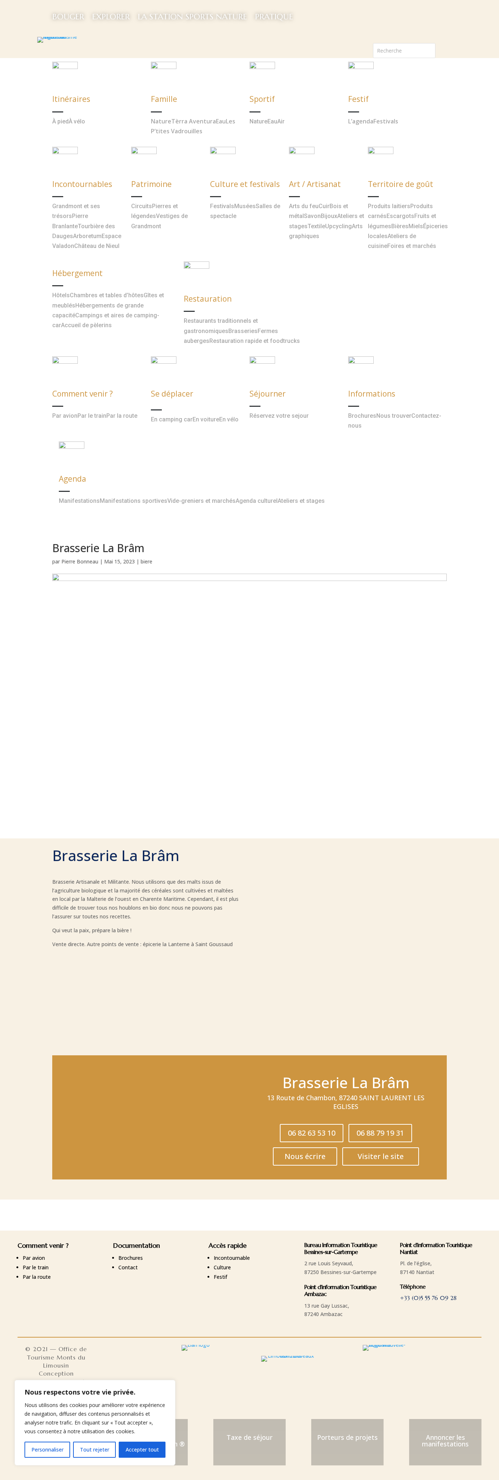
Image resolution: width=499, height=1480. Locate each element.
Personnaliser (47, 1449)
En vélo (229, 419)
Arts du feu (304, 206)
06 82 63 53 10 (311, 1133)
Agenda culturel (257, 500)
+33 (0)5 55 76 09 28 (428, 1297)
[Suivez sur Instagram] (456, 49)
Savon (312, 216)
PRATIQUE (274, 17)
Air (281, 121)
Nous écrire (305, 1156)
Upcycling (338, 226)
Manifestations (79, 500)
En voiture (206, 419)
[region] (95, 1422)
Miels (415, 226)
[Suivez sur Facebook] (441, 49)
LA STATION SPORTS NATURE (192, 17)
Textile (316, 226)
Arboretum (87, 236)
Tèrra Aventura (193, 121)
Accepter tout (142, 1449)
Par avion (64, 415)
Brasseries (243, 331)
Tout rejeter (94, 1449)
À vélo (77, 121)
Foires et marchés (411, 245)
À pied (60, 121)
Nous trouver (393, 415)
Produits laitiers (389, 206)
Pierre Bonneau (79, 561)
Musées (245, 206)
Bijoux (329, 216)
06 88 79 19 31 (380, 1133)
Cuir (324, 206)
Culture (222, 1267)
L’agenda (360, 121)
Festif (220, 1276)
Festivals (385, 121)
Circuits (141, 206)
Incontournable (232, 1257)
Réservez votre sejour (279, 415)
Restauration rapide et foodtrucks (254, 340)
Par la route (121, 415)
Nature (161, 121)
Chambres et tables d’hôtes (107, 295)
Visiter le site (381, 1156)
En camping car (172, 419)
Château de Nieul (96, 245)
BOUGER (68, 17)
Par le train (91, 415)
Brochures (362, 415)
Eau (221, 121)
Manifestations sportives (133, 500)
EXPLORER (111, 17)
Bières (399, 226)
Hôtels (61, 295)
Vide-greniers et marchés (201, 500)
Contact (128, 1267)
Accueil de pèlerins (86, 325)
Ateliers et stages (301, 500)
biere (146, 561)
